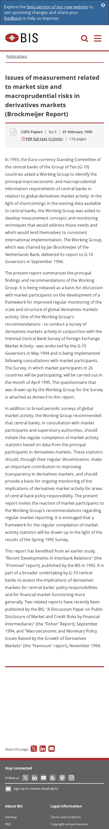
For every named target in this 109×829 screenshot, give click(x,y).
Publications (16, 56)
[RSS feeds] (53, 778)
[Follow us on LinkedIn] (35, 778)
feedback (12, 18)
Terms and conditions (65, 817)
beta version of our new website (57, 7)
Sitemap (11, 817)
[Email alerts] (8, 789)
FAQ (8, 824)
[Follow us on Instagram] (71, 778)
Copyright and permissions (69, 824)
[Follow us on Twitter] (25, 778)
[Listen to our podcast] (62, 778)
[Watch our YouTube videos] (44, 778)
